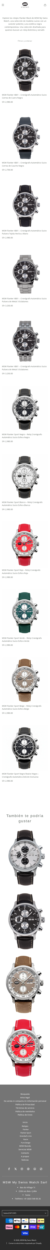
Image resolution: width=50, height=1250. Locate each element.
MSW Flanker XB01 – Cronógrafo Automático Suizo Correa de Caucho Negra (24, 164)
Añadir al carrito (14, 107)
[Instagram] (22, 1169)
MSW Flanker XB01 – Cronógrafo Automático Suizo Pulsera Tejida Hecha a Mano (24, 232)
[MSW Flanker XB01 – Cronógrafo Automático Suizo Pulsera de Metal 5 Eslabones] (25, 341)
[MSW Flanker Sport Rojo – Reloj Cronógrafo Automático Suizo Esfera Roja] (25, 544)
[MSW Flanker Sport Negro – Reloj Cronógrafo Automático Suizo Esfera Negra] (25, 409)
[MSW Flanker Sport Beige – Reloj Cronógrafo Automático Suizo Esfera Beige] (25, 680)
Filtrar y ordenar (25, 41)
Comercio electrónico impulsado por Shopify (25, 1243)
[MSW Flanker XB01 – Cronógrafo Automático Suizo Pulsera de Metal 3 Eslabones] (25, 273)
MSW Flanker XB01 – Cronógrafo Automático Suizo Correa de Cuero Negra (24, 96)
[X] (15, 1169)
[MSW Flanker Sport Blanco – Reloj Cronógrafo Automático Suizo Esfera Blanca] (25, 477)
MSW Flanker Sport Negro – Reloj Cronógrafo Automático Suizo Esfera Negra (22, 436)
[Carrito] (45, 5)
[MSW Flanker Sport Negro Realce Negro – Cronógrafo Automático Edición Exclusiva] (25, 748)
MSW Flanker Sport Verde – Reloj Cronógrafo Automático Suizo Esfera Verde (22, 639)
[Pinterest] (28, 1169)
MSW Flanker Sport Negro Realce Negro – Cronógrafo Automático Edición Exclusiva (20, 775)
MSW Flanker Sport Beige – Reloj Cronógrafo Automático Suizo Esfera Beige (21, 707)
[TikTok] (41, 1169)
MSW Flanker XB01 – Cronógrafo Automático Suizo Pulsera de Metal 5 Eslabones (24, 368)
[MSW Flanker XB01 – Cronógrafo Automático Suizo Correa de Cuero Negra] (25, 69)
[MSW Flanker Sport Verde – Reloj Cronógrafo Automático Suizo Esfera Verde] (25, 612)
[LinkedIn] (35, 1169)
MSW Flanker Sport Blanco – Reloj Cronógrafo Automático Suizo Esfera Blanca (22, 503)
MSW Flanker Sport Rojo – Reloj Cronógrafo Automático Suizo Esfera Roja (21, 571)
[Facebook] (9, 1169)
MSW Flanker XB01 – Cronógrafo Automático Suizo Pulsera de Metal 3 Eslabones (24, 300)
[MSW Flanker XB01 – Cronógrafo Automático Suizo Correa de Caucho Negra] (25, 137)
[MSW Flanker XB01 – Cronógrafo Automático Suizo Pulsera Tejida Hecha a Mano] (25, 205)
